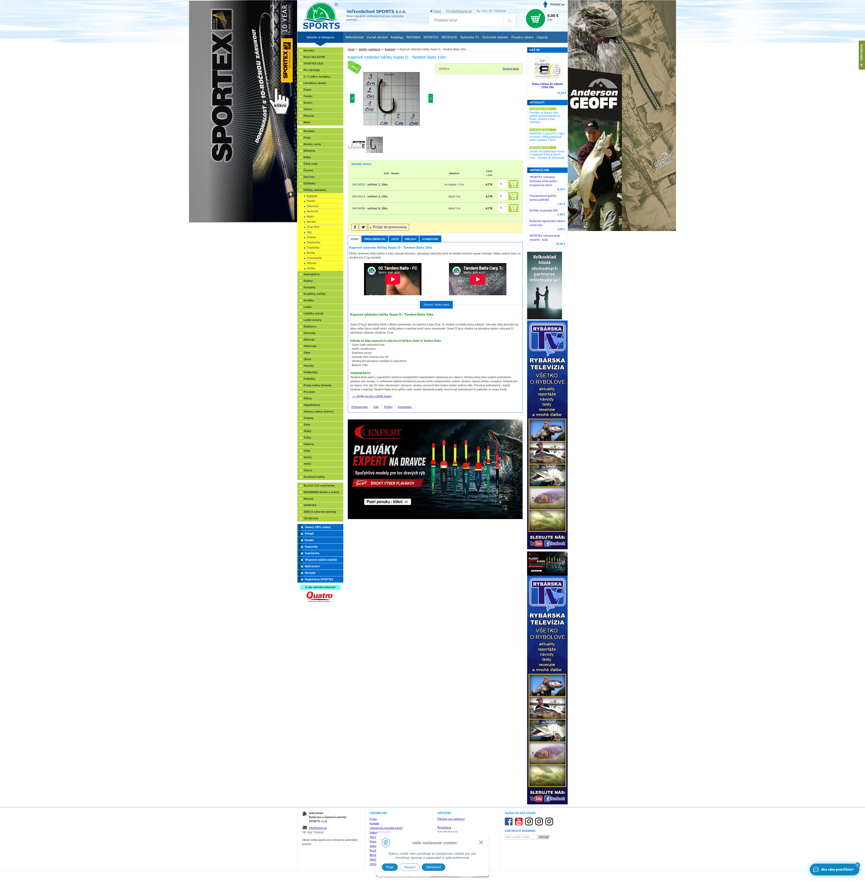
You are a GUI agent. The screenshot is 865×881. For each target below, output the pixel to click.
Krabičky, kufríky (315, 293)
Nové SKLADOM (314, 57)
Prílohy (410, 239)
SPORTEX (310, 505)
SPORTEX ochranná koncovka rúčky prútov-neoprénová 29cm (544, 181)
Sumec (308, 109)
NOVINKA (413, 37)
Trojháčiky (313, 247)
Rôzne (308, 398)
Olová (307, 359)
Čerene (308, 170)
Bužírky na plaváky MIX (544, 210)
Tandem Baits (510, 68)
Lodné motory (312, 320)
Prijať (390, 867)
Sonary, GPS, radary (318, 527)
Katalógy (397, 37)
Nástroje (309, 339)
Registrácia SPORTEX (319, 579)
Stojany (308, 418)
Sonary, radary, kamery (319, 411)
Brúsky (311, 252)
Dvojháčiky (313, 242)
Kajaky (308, 280)
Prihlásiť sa (557, 4)
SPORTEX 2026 (313, 63)
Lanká (308, 307)
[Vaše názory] (862, 55)
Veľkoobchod (354, 37)
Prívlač (309, 533)
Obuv (307, 352)
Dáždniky (310, 183)
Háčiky (311, 268)
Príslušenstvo (374, 239)
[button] (857, 865)
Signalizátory (312, 405)
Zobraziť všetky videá (436, 304)
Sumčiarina (312, 553)
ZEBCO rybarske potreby (320, 511)
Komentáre (430, 239)
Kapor (308, 89)
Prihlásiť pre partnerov (451, 819)
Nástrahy (310, 333)
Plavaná (309, 115)
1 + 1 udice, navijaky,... (318, 76)
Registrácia (444, 827)
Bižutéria (309, 150)
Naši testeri (312, 566)
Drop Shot (313, 227)
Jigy (309, 232)
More (307, 122)
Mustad (308, 498)
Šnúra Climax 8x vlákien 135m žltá (547, 85)
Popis (354, 239)
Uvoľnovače (314, 258)
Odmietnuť (433, 867)
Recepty (310, 572)
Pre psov (309, 392)
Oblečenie (310, 346)
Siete (307, 424)
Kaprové (390, 49)
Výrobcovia (311, 518)
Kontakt (374, 823)
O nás (373, 819)
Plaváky (309, 365)
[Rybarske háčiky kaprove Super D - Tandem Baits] (391, 99)
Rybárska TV (469, 37)
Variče (308, 457)
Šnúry (307, 431)
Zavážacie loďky (314, 476)
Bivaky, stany (312, 144)
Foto (395, 239)
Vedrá (307, 463)
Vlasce (308, 470)
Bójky (307, 157)
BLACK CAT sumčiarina (319, 485)
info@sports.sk (461, 11)
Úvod (437, 11)
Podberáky (311, 372)
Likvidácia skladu (315, 83)
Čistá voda (310, 163)
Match (310, 216)
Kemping (309, 287)
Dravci (308, 102)
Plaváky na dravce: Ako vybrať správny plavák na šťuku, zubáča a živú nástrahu (545, 117)
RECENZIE (449, 37)
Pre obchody (312, 70)
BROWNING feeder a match (321, 492)
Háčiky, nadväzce (369, 49)
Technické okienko (495, 37)
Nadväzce (310, 326)
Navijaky (309, 131)
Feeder (308, 96)
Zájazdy (542, 37)
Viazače (312, 263)
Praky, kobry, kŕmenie (318, 385)
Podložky (309, 378)
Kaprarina (311, 546)
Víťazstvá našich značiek (321, 559)
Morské (311, 221)
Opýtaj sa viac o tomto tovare (372, 396)
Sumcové (312, 211)
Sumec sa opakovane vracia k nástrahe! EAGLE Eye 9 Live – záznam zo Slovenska (547, 154)
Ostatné (311, 237)
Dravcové (313, 206)
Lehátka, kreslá (313, 313)
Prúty (307, 137)
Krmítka (309, 300)
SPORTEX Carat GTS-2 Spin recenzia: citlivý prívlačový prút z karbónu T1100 (547, 137)
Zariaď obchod (377, 37)
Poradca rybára (522, 37)
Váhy (307, 450)
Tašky (307, 437)
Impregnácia (312, 274)
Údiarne (309, 444)
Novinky (309, 50)
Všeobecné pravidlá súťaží (386, 828)
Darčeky (309, 176)
